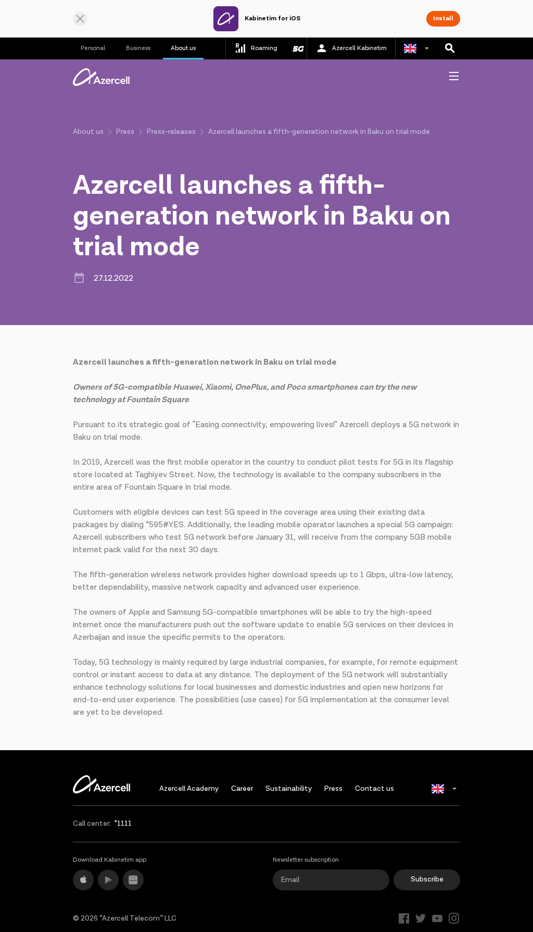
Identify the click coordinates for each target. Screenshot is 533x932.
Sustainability (288, 788)
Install (443, 18)
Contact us (374, 788)
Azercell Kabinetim (359, 48)
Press (125, 131)
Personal (93, 48)
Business (138, 48)
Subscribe (427, 879)
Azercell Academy (189, 788)
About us (183, 48)
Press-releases (171, 131)
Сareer (242, 788)
